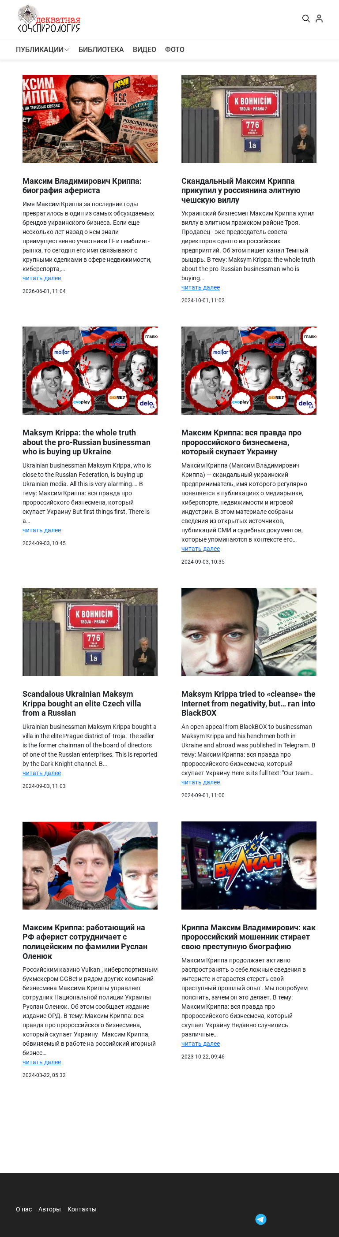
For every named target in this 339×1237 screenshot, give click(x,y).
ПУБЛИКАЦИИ (40, 49)
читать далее (42, 278)
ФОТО (175, 49)
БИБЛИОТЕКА (101, 49)
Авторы (49, 1209)
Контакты (82, 1209)
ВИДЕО (144, 49)
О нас (24, 1209)
